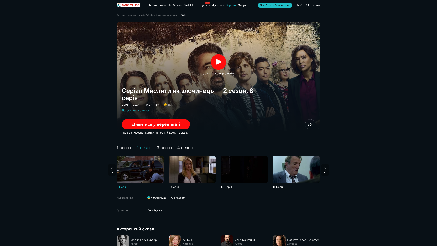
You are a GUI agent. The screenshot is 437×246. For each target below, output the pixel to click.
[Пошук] (308, 5)
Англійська (178, 198)
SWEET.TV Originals (197, 5)
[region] (218, 172)
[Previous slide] (112, 170)
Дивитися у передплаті (156, 124)
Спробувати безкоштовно (275, 5)
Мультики (217, 5)
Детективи (129, 110)
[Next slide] (325, 170)
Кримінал (144, 110)
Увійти (316, 5)
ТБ (145, 5)
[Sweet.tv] (128, 5)
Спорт (242, 5)
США (136, 104)
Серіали (231, 5)
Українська (158, 198)
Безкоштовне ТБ (160, 5)
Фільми (177, 5)
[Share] (310, 124)
